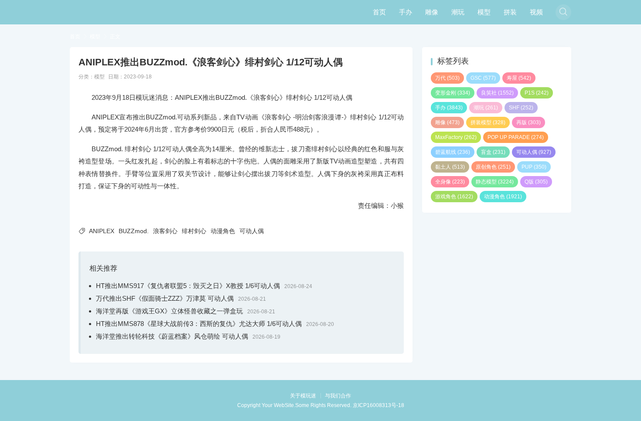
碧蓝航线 (452, 152)
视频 (536, 12)
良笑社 (497, 93)
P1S (537, 93)
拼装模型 (488, 122)
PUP (534, 167)
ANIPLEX (101, 230)
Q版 (536, 182)
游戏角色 (454, 197)
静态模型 (495, 182)
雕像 (431, 12)
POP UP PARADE (516, 137)
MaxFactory (456, 137)
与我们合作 (338, 396)
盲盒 (493, 152)
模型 (484, 12)
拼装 (510, 12)
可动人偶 (251, 230)
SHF (521, 108)
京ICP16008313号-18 (378, 405)
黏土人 (450, 167)
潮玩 (457, 12)
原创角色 (493, 167)
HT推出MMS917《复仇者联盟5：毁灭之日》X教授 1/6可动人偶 (188, 285)
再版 (528, 122)
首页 (379, 12)
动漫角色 (223, 230)
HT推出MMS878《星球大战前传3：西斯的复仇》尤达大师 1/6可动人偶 (199, 323)
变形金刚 (452, 93)
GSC (483, 78)
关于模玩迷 (303, 396)
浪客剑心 (165, 230)
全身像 (450, 182)
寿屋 (519, 78)
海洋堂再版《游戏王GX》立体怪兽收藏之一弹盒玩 (169, 311)
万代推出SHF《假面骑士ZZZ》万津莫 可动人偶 (165, 298)
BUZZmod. (134, 230)
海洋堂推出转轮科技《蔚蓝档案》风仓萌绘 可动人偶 (172, 336)
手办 (405, 12)
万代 (447, 78)
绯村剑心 (194, 230)
